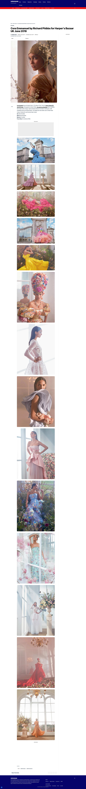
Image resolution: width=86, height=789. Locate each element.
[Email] (19, 38)
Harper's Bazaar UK (29, 768)
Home (11, 23)
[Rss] (74, 8)
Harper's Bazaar (15, 23)
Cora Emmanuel (20, 105)
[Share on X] (15, 38)
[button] (72, 3)
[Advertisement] (43, 14)
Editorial (12, 25)
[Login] (70, 3)
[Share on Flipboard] (17, 38)
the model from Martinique (42, 107)
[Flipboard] (73, 8)
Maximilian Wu (14, 34)
